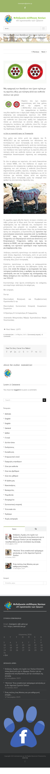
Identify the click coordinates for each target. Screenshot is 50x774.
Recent (14, 529)
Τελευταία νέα (10, 509)
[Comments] (35, 529)
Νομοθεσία (9, 495)
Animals (8, 414)
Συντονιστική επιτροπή (34, 334)
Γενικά (7, 437)
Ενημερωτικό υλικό (12, 457)
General (8, 428)
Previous (36, 52)
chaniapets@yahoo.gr (25, 3)
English (7, 418)
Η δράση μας (10, 480)
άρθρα (7, 433)
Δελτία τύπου (10, 442)
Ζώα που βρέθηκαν (12, 471)
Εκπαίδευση (9, 452)
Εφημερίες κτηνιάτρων (13, 461)
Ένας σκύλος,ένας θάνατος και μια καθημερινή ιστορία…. (25, 565)
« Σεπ (5, 655)
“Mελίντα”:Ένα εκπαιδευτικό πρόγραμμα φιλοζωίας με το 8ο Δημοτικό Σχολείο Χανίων (28, 552)
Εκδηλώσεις (9, 447)
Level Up (25, 758)
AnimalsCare (9, 334)
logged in (17, 390)
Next (43, 52)
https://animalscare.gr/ (17, 626)
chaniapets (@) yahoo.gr (18, 624)
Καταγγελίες (9, 490)
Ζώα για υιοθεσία (11, 466)
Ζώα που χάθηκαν (11, 476)
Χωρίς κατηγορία (11, 519)
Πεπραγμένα (9, 499)
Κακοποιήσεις (10, 485)
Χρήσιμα (8, 514)
